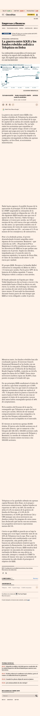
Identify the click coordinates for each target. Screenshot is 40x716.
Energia (21, 28)
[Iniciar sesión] (37, 14)
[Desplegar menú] (3, 14)
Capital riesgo (16, 587)
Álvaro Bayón (7, 95)
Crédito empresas (26, 587)
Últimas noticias (8, 663)
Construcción (28, 28)
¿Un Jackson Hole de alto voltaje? (16, 683)
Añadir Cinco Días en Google (12, 109)
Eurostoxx (10, 699)
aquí (28, 600)
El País (35, 18)
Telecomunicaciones (12, 28)
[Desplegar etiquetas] (37, 587)
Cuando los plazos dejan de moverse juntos (20, 679)
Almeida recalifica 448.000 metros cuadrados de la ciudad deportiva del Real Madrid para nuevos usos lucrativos (19, 668)
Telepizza (4, 587)
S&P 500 (16, 11)
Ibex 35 (5, 11)
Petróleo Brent (30, 11)
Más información (6, 595)
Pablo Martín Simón (23, 95)
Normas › (35, 578)
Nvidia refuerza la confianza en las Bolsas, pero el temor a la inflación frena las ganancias (20, 674)
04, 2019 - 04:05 (20, 100)
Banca (3, 28)
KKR (9, 587)
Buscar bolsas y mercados (11, 690)
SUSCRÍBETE (31, 14)
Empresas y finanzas (13, 23)
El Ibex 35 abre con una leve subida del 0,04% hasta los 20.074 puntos (24, 34)
